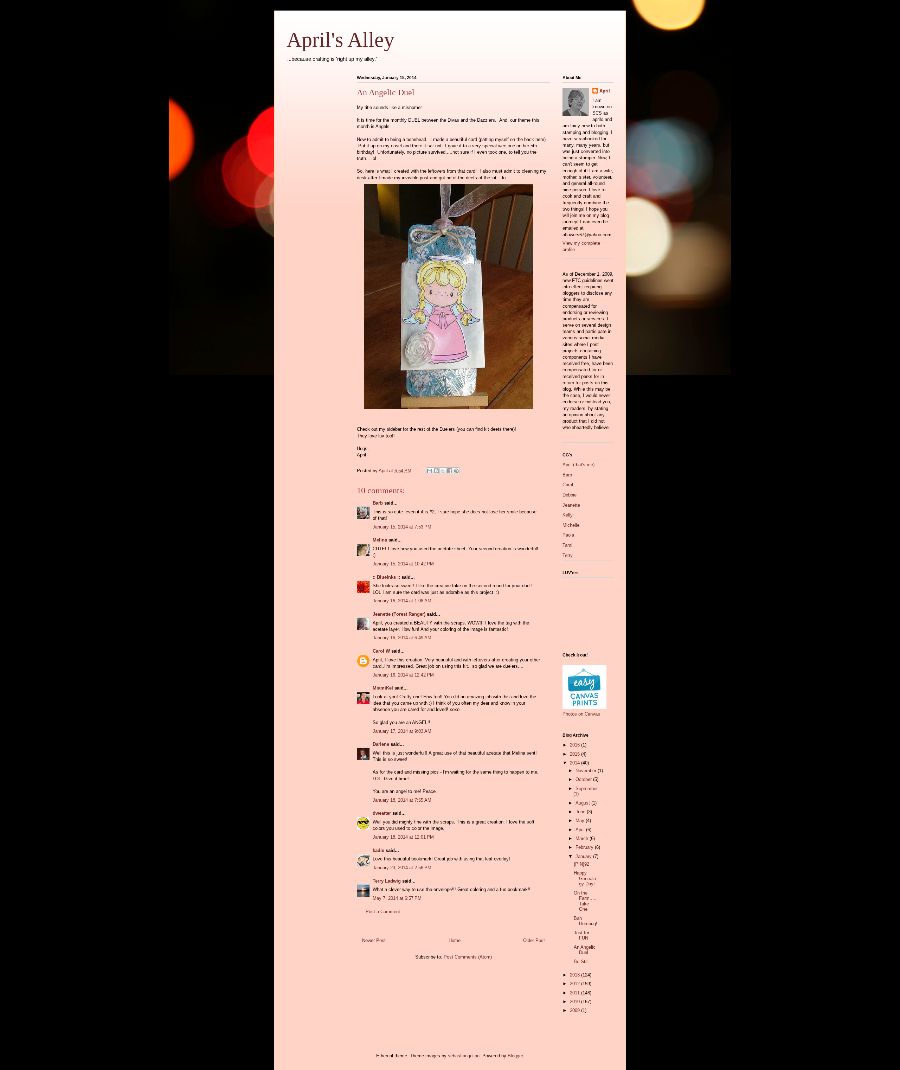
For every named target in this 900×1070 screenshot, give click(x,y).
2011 (575, 992)
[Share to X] (442, 470)
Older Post (534, 940)
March (583, 838)
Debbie (569, 495)
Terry (567, 555)
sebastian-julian (464, 1055)
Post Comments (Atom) (468, 957)
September (587, 788)
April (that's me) (578, 464)
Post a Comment (383, 911)
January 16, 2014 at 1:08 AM (402, 600)
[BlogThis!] (436, 470)
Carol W (381, 651)
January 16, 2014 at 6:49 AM (402, 637)
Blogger (515, 1055)
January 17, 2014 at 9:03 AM (402, 731)
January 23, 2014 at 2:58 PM (402, 867)
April (604, 91)
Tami (567, 545)
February (585, 847)
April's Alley (340, 39)
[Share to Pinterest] (456, 470)
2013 (575, 975)
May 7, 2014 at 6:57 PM (397, 898)
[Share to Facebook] (449, 470)
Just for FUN (581, 935)
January (584, 856)
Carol (567, 484)
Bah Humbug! (585, 921)
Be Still (581, 961)
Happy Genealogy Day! (585, 878)
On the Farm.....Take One (585, 901)
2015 (575, 754)
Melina (380, 540)
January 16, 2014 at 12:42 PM (403, 675)
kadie (378, 850)
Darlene (381, 744)
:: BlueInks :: (386, 577)
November (587, 770)
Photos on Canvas (581, 714)
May (581, 820)
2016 (575, 745)
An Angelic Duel (585, 949)
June (581, 811)
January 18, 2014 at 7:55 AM (402, 800)
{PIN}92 (581, 864)
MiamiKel (383, 688)
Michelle (570, 525)
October (584, 779)
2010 (575, 1001)
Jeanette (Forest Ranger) (400, 614)
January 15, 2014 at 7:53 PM (402, 527)
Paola (568, 535)
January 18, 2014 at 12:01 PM (403, 837)
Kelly (567, 515)
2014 (575, 762)
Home (455, 940)
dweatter (382, 813)
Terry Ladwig (387, 881)
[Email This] (429, 470)
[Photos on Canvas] (584, 707)
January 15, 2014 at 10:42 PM (403, 563)
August (583, 803)
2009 (575, 1010)
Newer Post (374, 940)
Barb (378, 503)
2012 (575, 983)
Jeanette (571, 505)
